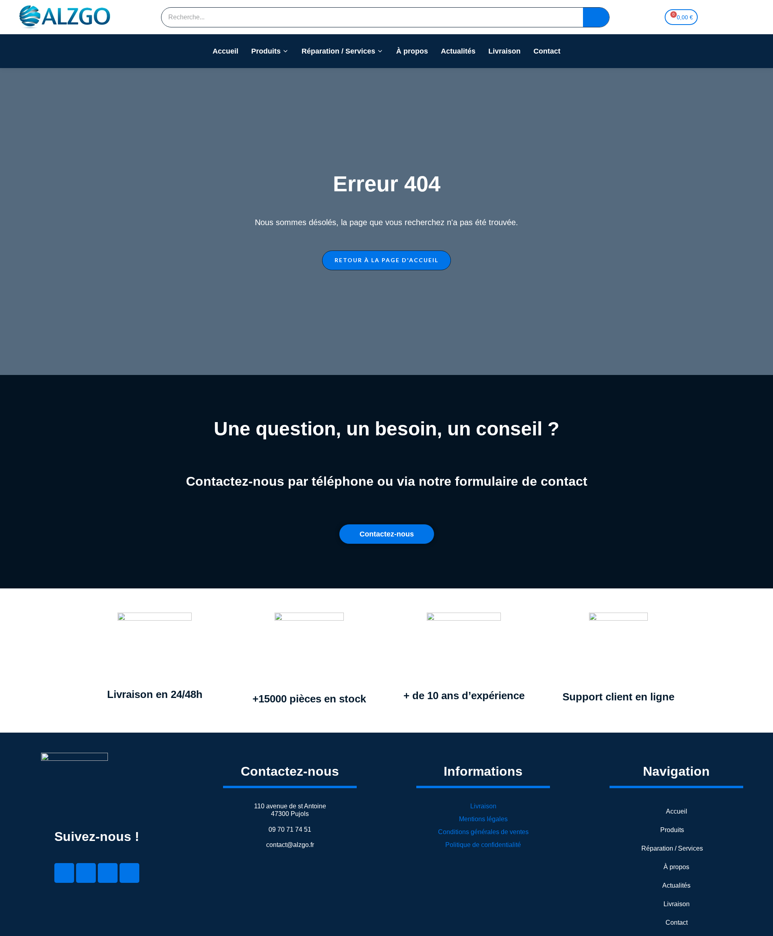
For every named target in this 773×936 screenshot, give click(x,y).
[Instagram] (129, 873)
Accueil (225, 51)
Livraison (504, 51)
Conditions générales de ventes (483, 831)
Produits (266, 51)
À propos (412, 51)
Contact (546, 51)
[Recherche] (596, 17)
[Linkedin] (64, 873)
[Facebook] (86, 873)
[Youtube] (108, 873)
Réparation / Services (338, 51)
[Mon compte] (719, 17)
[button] (386, 260)
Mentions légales (483, 819)
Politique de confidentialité (483, 844)
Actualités (458, 51)
